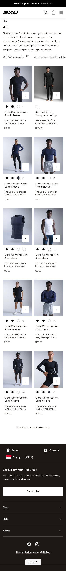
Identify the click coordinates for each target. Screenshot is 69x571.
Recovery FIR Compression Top (46, 114)
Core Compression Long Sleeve (15, 185)
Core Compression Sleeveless (15, 256)
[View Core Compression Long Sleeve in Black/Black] (12, 178)
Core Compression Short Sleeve (15, 114)
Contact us (54, 450)
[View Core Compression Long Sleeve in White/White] (49, 320)
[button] (53, 12)
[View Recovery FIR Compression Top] (48, 84)
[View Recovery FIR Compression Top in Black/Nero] (37, 106)
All (5, 20)
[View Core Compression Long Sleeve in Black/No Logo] (43, 320)
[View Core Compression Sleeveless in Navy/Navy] (24, 249)
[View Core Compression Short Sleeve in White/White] (18, 106)
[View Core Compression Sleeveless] (17, 226)
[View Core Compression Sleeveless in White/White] (18, 249)
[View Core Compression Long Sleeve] (17, 155)
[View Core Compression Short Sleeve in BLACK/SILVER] (6, 106)
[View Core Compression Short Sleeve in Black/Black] (12, 106)
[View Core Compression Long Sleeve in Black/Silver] (6, 178)
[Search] (45, 12)
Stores (15, 450)
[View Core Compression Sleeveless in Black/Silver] (6, 249)
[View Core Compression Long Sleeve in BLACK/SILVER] (37, 320)
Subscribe (33, 491)
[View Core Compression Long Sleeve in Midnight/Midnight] (18, 178)
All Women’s (16, 56)
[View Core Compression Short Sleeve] (17, 84)
